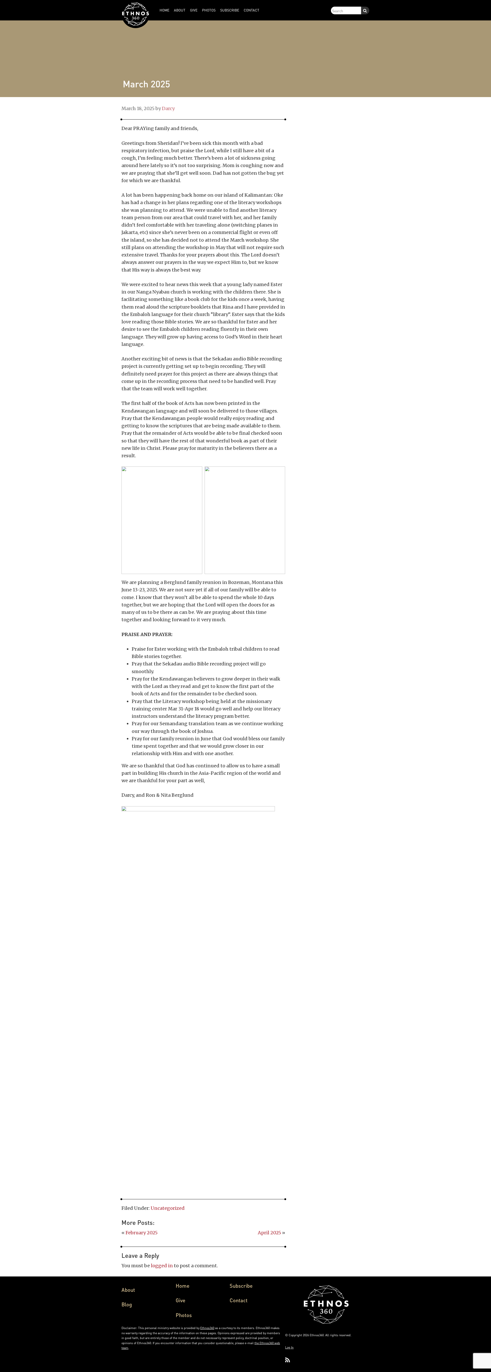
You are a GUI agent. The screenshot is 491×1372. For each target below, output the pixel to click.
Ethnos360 (207, 1328)
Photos (184, 1315)
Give (180, 1300)
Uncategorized (168, 1208)
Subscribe (241, 1285)
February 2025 (142, 1233)
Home (182, 1285)
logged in (162, 1266)
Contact (239, 1300)
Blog (126, 1304)
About (128, 1289)
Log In (289, 1347)
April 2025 (269, 1233)
